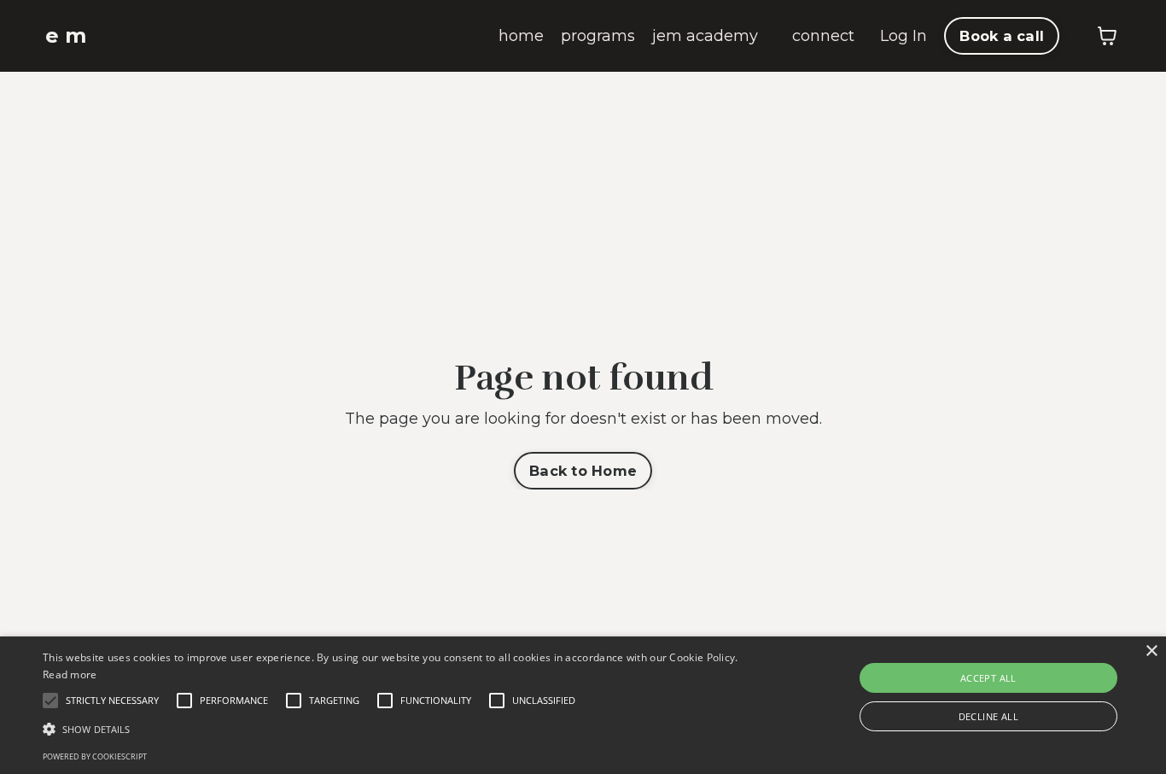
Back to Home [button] (583, 470)
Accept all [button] (988, 677)
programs (598, 35)
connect (823, 35)
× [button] (1151, 651)
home (521, 35)
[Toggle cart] (1107, 36)
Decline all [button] (988, 716)
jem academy (705, 35)
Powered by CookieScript (95, 756)
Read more (70, 674)
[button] (394, 728)
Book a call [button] (1001, 35)
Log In (903, 35)
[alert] (583, 705)
